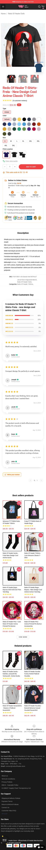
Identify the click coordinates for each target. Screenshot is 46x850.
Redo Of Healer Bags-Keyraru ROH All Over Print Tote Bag (12, 590)
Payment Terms (7, 801)
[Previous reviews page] (30, 480)
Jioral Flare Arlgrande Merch (27, 280)
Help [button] (42, 847)
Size (4, 137)
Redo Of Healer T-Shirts (25, 284)
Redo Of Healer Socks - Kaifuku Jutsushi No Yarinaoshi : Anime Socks (11, 674)
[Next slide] (41, 45)
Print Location (8, 149)
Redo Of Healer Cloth (16, 14)
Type (4, 108)
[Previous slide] (4, 45)
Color (4, 115)
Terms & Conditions (8, 779)
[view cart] (43, 6)
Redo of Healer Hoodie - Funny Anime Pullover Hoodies (32, 674)
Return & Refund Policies (10, 804)
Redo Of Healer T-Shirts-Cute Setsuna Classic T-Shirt (32, 555)
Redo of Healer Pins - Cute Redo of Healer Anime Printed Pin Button (12, 624)
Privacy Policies (7, 782)
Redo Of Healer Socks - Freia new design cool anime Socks (10, 555)
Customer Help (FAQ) (9, 810)
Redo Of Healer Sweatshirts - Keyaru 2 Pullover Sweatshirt (12, 708)
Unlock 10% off (4, 840)
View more (23, 637)
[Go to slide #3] (34, 79)
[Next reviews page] (41, 480)
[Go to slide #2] (23, 79)
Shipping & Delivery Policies (11, 798)
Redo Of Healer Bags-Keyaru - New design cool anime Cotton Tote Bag (33, 590)
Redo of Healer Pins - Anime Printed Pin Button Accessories (33, 624)
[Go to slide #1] (11, 79)
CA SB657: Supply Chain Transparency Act (16, 788)
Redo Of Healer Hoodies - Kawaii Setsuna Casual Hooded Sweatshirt (33, 708)
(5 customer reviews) (20, 101)
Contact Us (5, 807)
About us (5, 776)
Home (3, 14)
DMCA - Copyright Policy (10, 785)
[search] (39, 6)
